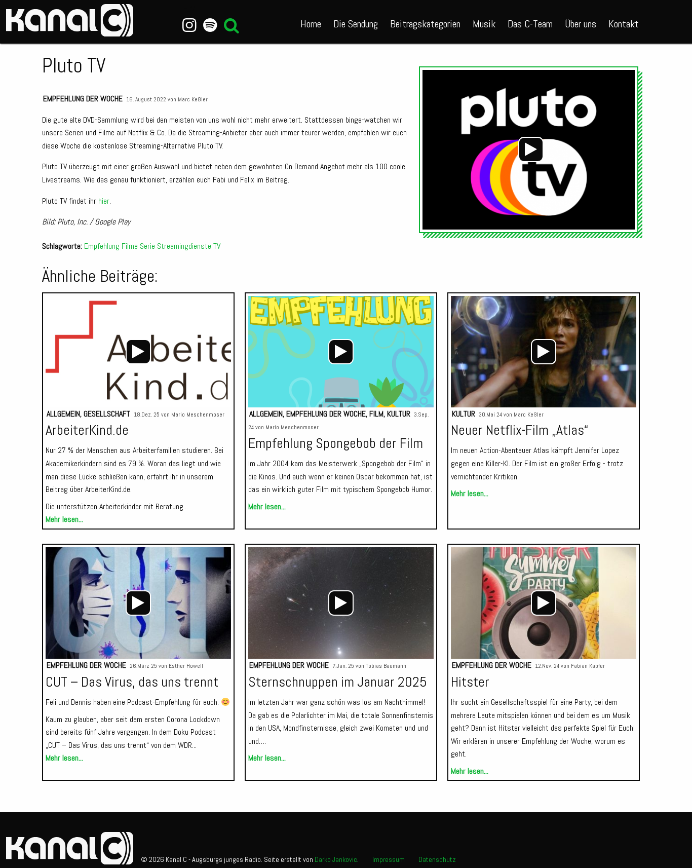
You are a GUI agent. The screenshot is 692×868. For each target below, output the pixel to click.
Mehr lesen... (64, 519)
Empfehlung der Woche (83, 98)
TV (216, 246)
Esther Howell (186, 665)
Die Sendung (355, 23)
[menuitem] (310, 22)
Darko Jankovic (336, 859)
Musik (484, 23)
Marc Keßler (193, 99)
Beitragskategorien (425, 23)
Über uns (580, 23)
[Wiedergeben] (531, 149)
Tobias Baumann (386, 665)
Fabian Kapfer (588, 665)
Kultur (398, 413)
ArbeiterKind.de (87, 430)
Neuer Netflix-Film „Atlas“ (519, 430)
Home (310, 23)
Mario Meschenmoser (197, 414)
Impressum (388, 859)
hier (103, 201)
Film (376, 413)
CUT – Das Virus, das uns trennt (132, 682)
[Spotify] (210, 25)
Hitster (470, 682)
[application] (531, 149)
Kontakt (623, 23)
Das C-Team (530, 23)
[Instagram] (189, 25)
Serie (147, 246)
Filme (130, 246)
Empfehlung (102, 246)
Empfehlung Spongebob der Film (335, 443)
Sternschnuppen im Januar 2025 (337, 682)
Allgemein (63, 413)
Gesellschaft (107, 413)
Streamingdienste (184, 246)
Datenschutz (437, 859)
